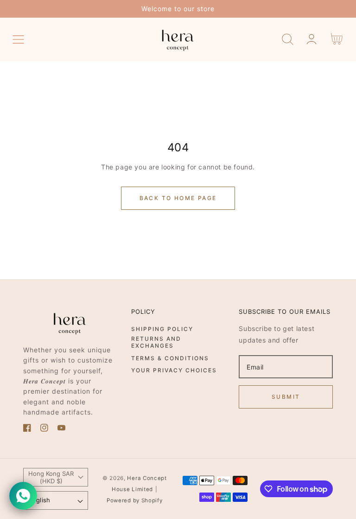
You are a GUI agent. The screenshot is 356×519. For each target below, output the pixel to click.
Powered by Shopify (135, 500)
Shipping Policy (162, 328)
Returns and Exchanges (156, 342)
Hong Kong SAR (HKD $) (51, 477)
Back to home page (178, 198)
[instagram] (44, 429)
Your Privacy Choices (174, 370)
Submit (286, 396)
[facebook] (27, 429)
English (39, 500)
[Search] (288, 39)
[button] (18, 39)
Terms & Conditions (170, 358)
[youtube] (61, 429)
